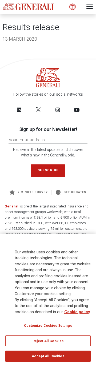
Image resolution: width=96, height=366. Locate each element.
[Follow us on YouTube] (77, 110)
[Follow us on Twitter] (38, 110)
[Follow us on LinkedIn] (19, 110)
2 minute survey (33, 192)
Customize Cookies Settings (48, 325)
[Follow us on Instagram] (58, 110)
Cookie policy (77, 311)
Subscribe (48, 170)
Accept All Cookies (48, 356)
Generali (12, 206)
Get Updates (75, 192)
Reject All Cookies (48, 341)
